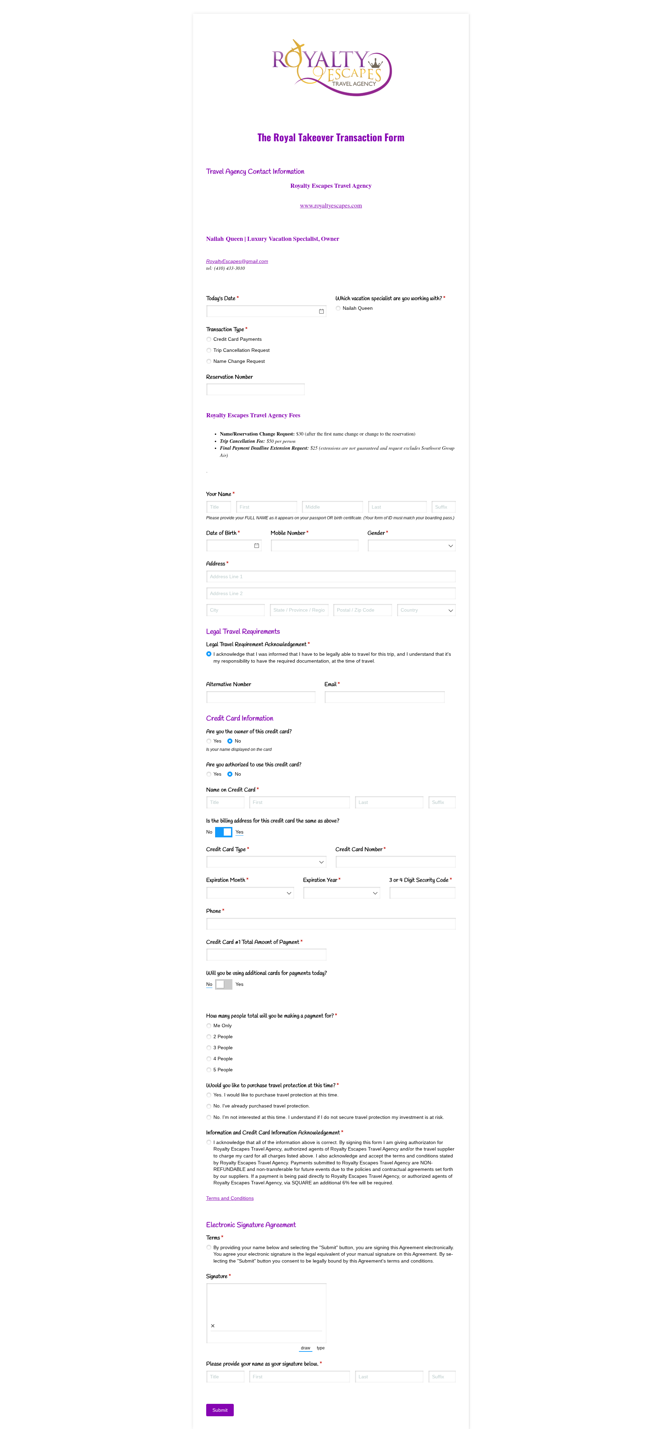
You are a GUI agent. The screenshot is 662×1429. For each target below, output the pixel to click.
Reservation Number (229, 377)
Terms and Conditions (230, 1198)
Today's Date (231, 298)
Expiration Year (330, 880)
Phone (224, 911)
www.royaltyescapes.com (331, 205)
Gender (387, 533)
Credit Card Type (236, 849)
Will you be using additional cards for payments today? (266, 973)
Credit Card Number (369, 849)
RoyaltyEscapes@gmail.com (237, 261)
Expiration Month (236, 880)
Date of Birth (232, 533)
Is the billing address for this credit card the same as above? (272, 821)
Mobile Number (298, 533)
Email (341, 684)
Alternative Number (228, 684)
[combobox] (412, 545)
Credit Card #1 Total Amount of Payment (263, 942)
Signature (227, 1276)
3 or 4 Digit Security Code (422, 880)
